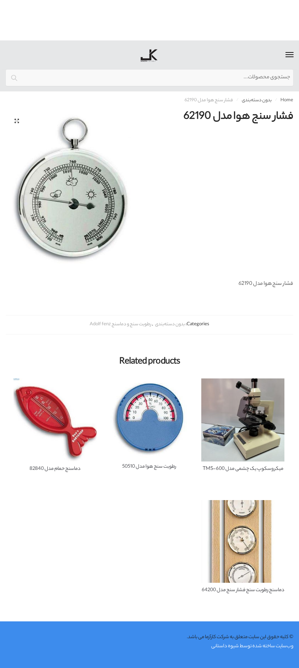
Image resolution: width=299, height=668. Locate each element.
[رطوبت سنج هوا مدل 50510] (149, 418)
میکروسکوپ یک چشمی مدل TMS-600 (243, 469)
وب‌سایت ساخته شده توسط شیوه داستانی (252, 646)
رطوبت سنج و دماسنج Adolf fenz (120, 324)
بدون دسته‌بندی (257, 100)
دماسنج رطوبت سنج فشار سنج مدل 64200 (243, 590)
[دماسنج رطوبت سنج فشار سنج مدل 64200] (242, 541)
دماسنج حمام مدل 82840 (55, 469)
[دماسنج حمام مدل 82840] (55, 419)
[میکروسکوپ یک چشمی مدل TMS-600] (242, 419)
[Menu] (283, 55)
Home (286, 100)
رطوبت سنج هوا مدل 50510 (149, 467)
